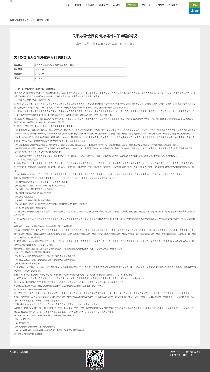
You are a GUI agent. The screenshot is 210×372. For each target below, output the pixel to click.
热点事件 (89, 5)
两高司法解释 (43, 20)
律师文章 (103, 5)
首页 (67, 5)
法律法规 (131, 5)
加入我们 (14, 352)
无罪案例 (116, 5)
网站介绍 (146, 5)
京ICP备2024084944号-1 (181, 355)
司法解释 (31, 20)
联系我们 (24, 352)
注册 (196, 10)
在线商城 (173, 5)
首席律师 (159, 5)
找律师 (77, 5)
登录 (196, 5)
